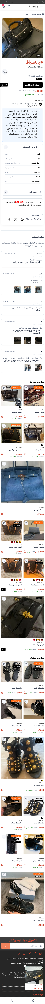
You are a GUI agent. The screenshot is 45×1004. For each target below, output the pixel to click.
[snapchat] (19, 953)
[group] (22, 38)
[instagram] (24, 953)
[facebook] (35, 953)
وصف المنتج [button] (33, 192)
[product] (34, 975)
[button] (41, 6)
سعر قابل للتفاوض (38, 387)
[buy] (42, 985)
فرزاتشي (19, 410)
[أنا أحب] (26, 388)
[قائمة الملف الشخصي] (11, 1001)
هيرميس (41, 507)
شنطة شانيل (35, 985)
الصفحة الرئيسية (36, 14)
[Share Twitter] (16, 220)
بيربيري (42, 410)
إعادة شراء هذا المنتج (32, 85)
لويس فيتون (18, 447)
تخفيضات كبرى (16, 428)
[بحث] (8, 6)
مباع (3, 589)
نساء (27, 14)
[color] (19, 408)
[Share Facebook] (9, 220)
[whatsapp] (40, 953)
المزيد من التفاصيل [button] (30, 147)
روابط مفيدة (40, 2)
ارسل (5, 946)
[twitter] (29, 953)
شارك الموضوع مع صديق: (34, 219)
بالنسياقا (41, 545)
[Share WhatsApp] (22, 220)
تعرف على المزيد (32, 106)
